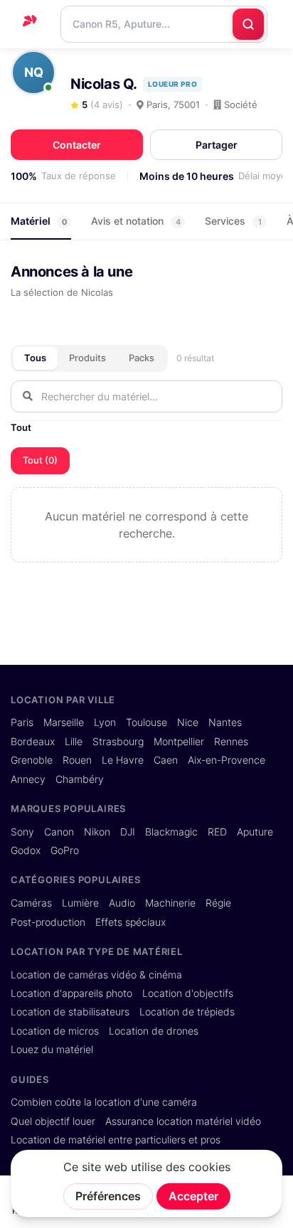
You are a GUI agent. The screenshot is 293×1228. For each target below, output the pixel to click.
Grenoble (32, 760)
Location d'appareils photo (71, 993)
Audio (122, 903)
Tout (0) (40, 460)
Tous (35, 357)
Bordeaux (33, 741)
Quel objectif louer (53, 1121)
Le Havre (123, 760)
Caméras (31, 903)
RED (217, 832)
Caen (166, 760)
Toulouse (146, 722)
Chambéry (79, 779)
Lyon (105, 722)
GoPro (64, 850)
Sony (22, 832)
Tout (21, 427)
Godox (26, 850)
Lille (73, 741)
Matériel (39, 221)
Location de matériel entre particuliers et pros (115, 1140)
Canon (59, 832)
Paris (22, 722)
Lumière (80, 903)
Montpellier (179, 741)
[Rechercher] (248, 24)
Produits (87, 357)
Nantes (225, 722)
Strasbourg (118, 741)
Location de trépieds (187, 1012)
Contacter (77, 145)
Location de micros (55, 1031)
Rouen (77, 760)
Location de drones (153, 1031)
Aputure (255, 832)
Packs (141, 357)
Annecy (28, 779)
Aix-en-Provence (226, 760)
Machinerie (170, 903)
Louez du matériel (52, 1049)
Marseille (63, 722)
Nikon (97, 832)
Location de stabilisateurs (70, 1012)
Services (233, 221)
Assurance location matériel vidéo (183, 1121)
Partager (217, 145)
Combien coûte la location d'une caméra (104, 1102)
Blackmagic (171, 832)
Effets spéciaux (130, 922)
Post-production (48, 922)
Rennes (231, 741)
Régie (218, 903)
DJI (127, 832)
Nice (187, 722)
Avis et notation (136, 221)
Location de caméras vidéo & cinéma (96, 975)
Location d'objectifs (187, 993)
